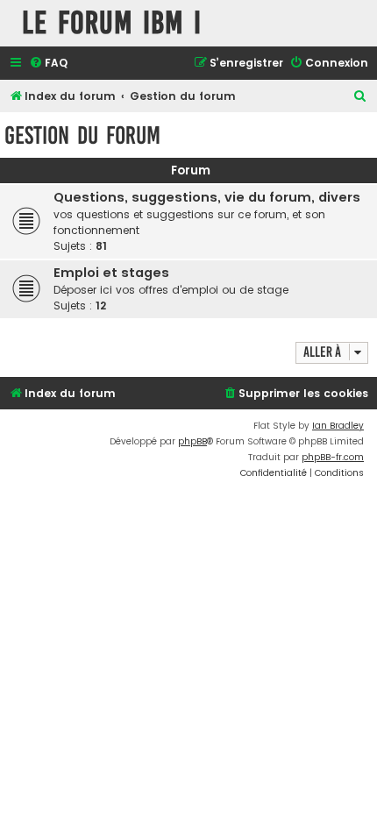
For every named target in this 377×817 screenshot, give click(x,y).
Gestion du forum (82, 135)
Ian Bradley (338, 425)
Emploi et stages (111, 272)
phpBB (192, 441)
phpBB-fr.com (333, 457)
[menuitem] (48, 63)
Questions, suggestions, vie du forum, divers (206, 197)
